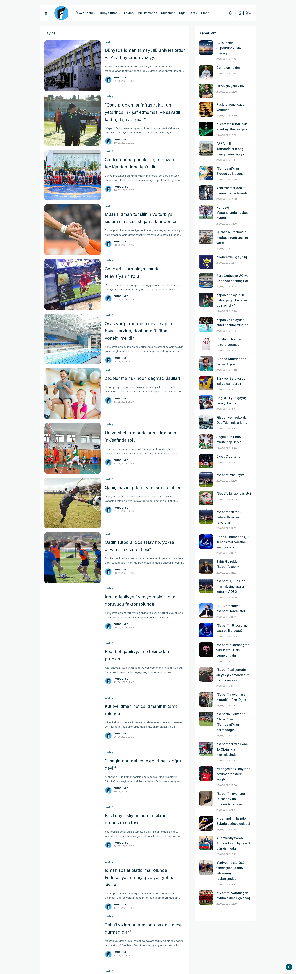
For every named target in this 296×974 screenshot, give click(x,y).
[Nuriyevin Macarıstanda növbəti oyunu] (206, 212)
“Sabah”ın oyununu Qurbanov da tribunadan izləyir (230, 799)
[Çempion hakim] (206, 72)
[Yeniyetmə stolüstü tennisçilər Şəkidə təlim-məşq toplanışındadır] (206, 867)
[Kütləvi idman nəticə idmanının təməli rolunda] (72, 721)
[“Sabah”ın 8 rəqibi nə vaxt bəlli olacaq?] (206, 630)
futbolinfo (121, 77)
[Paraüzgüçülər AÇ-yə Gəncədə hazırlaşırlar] (206, 280)
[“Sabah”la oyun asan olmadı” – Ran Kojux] (206, 699)
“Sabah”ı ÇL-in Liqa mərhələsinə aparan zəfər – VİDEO (231, 586)
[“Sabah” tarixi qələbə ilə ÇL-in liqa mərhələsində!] (206, 749)
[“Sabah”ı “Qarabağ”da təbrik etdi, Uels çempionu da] (206, 649)
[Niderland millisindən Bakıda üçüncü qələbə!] (206, 823)
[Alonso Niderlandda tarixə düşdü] (206, 363)
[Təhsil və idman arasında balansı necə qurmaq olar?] (72, 940)
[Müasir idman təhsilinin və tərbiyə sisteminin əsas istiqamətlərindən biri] (72, 229)
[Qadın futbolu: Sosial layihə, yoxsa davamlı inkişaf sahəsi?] (72, 557)
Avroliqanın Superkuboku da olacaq (228, 48)
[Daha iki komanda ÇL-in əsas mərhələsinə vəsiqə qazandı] (206, 541)
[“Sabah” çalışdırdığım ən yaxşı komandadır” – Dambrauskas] (206, 674)
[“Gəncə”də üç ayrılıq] (206, 262)
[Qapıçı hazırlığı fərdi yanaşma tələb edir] (72, 503)
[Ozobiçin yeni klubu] (206, 91)
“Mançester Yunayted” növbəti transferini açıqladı (233, 774)
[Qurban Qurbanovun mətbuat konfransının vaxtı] (206, 237)
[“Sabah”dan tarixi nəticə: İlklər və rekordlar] (206, 516)
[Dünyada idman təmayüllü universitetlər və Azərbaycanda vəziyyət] (72, 65)
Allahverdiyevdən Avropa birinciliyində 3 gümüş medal (233, 843)
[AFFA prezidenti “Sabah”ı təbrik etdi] (206, 610)
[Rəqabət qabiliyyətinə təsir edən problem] (72, 667)
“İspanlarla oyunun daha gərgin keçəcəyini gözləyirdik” (233, 300)
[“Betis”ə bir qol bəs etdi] (206, 498)
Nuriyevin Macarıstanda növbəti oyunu (232, 213)
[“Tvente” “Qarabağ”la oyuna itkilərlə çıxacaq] (206, 897)
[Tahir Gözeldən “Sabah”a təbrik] (206, 566)
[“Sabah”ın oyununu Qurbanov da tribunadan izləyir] (206, 798)
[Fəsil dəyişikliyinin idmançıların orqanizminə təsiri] (72, 831)
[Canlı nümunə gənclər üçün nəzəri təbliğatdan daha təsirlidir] (72, 175)
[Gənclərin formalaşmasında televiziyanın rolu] (72, 284)
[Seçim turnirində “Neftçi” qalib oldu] (206, 441)
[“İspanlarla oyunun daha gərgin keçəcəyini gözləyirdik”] (206, 300)
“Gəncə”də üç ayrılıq (231, 257)
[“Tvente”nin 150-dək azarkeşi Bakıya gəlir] (206, 129)
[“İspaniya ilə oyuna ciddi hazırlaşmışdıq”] (206, 324)
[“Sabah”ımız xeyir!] (206, 479)
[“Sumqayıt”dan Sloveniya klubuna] (206, 173)
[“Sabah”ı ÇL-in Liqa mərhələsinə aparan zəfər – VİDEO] (206, 586)
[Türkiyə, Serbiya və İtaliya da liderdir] (206, 383)
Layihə (109, 42)
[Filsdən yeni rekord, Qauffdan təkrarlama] (206, 422)
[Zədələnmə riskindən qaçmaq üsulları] (72, 393)
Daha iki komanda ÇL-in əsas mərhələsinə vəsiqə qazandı (232, 542)
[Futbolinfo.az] (61, 13)
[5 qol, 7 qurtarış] (206, 461)
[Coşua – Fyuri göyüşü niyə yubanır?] (206, 402)
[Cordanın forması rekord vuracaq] (206, 344)
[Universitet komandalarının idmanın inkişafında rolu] (72, 448)
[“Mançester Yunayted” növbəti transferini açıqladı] (206, 773)
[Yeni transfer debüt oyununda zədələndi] (206, 192)
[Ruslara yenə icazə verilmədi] (206, 109)
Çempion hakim (228, 68)
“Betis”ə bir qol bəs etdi (233, 493)
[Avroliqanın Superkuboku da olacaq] (206, 47)
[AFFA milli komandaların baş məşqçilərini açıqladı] (206, 148)
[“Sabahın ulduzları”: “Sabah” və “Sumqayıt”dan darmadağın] (206, 719)
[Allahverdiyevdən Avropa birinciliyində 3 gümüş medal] (206, 843)
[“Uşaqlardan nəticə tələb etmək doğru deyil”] (72, 776)
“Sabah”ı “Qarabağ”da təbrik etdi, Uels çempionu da (232, 650)
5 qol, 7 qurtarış (228, 456)
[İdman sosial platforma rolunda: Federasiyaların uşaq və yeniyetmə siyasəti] (72, 885)
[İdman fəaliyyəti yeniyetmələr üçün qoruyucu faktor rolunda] (72, 612)
